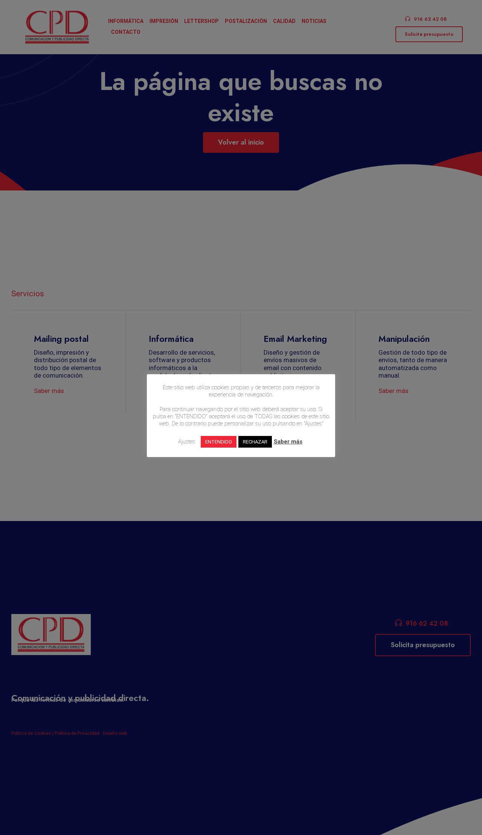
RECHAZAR (255, 442)
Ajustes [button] (186, 441)
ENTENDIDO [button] (218, 442)
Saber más (288, 441)
